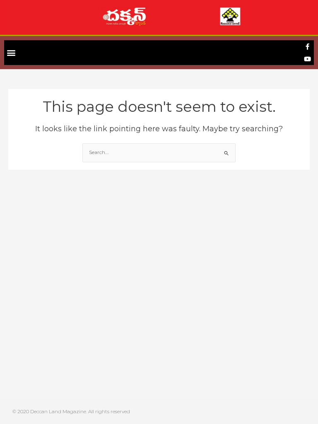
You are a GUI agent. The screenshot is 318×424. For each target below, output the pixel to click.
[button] (11, 53)
